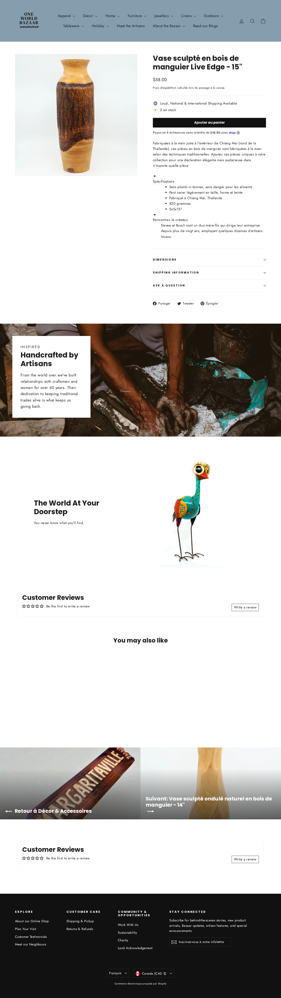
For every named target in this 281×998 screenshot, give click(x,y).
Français (115, 973)
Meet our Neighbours (30, 944)
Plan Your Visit (25, 929)
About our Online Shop (32, 921)
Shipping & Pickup (80, 921)
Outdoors (212, 15)
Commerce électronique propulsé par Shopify (140, 983)
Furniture (135, 15)
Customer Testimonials (31, 936)
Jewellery (162, 15)
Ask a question (169, 285)
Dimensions (165, 260)
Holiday (99, 26)
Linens (187, 15)
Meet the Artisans (131, 26)
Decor (88, 15)
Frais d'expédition (164, 88)
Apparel (65, 15)
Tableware (71, 26)
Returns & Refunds (79, 929)
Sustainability (127, 932)
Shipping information (176, 273)
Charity (123, 940)
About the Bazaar (167, 26)
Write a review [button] (245, 607)
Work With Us (128, 924)
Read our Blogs (205, 26)
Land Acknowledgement (135, 948)
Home (111, 15)
